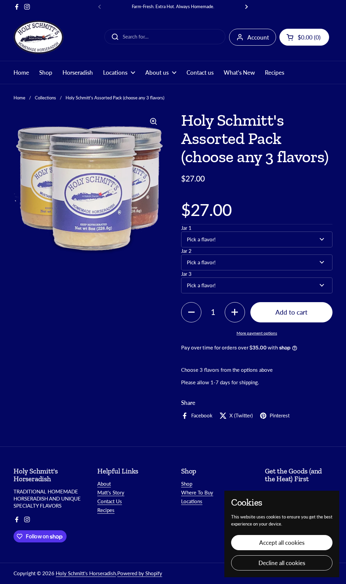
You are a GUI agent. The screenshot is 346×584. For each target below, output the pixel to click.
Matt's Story (110, 492)
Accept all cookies (281, 542)
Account (258, 37)
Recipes (106, 510)
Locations (191, 501)
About (104, 484)
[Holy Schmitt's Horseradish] (39, 37)
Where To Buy (197, 492)
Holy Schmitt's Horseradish (86, 573)
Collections (45, 97)
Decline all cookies (281, 562)
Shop (186, 484)
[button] (304, 37)
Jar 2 (186, 251)
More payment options (257, 333)
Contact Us (109, 501)
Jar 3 (186, 274)
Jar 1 (186, 228)
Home (19, 97)
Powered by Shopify (139, 573)
